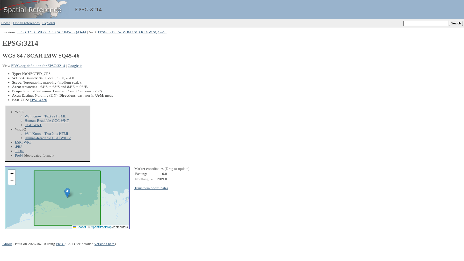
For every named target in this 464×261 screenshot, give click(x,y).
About (7, 244)
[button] (67, 193)
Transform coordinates (151, 188)
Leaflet (81, 227)
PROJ (60, 244)
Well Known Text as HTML (45, 116)
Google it (75, 66)
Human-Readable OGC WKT (47, 120)
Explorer (48, 23)
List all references (26, 23)
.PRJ (18, 147)
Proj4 (19, 155)
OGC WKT (33, 125)
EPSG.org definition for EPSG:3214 (38, 66)
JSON (19, 151)
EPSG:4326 (38, 100)
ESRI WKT (23, 142)
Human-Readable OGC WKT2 (48, 138)
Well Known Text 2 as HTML (47, 133)
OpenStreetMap (101, 227)
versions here (104, 244)
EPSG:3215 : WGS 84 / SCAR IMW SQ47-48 (132, 32)
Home (5, 23)
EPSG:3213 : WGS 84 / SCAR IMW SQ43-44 (51, 32)
